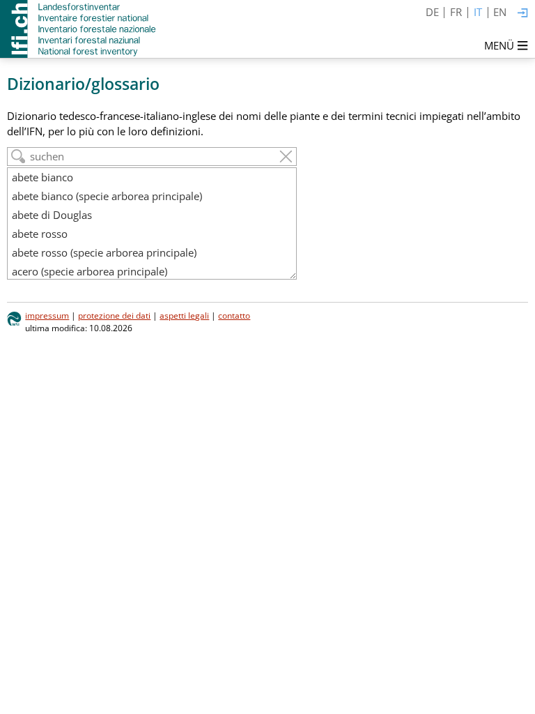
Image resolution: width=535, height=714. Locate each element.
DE (432, 12)
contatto (234, 315)
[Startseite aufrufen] (79, 29)
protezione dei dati (114, 315)
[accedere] (523, 13)
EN (499, 12)
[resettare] (286, 156)
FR (456, 12)
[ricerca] (18, 156)
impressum (47, 315)
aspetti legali (184, 315)
